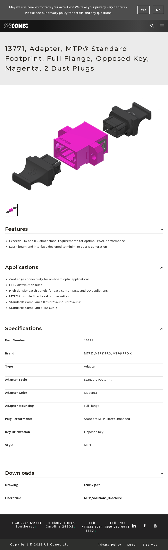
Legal (131, 545)
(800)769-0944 (117, 527)
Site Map (150, 545)
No (158, 10)
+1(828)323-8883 (92, 528)
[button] (162, 26)
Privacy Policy (109, 545)
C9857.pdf (92, 485)
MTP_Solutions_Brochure (103, 498)
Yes (143, 10)
